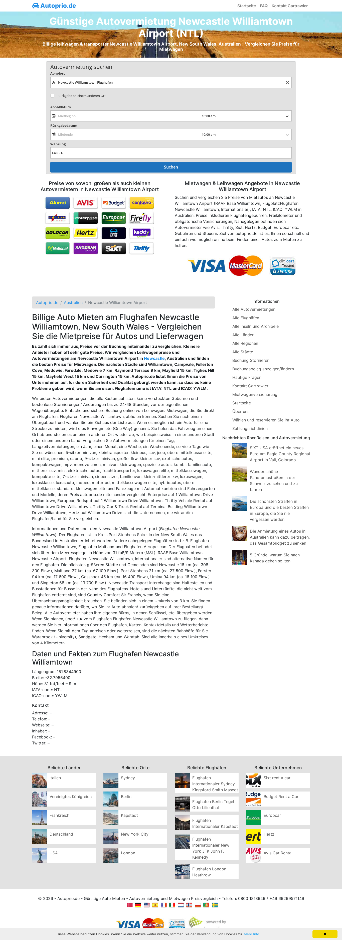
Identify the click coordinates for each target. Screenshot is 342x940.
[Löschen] (287, 82)
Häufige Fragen (246, 377)
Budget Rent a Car (281, 796)
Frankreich (59, 815)
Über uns (240, 411)
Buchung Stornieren (250, 360)
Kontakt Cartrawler (290, 5)
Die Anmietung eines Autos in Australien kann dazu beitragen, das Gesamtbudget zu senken (280, 537)
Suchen (171, 167)
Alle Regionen (245, 343)
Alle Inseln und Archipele (255, 326)
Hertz (269, 834)
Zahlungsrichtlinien (250, 428)
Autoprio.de (57, 5)
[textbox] (171, 82)
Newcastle (154, 358)
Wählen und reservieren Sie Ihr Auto (266, 419)
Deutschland (61, 834)
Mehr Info (251, 934)
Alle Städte (242, 351)
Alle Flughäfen (245, 317)
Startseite (246, 5)
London (128, 852)
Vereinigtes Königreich (71, 796)
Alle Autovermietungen (253, 309)
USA (54, 852)
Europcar (272, 815)
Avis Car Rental (278, 852)
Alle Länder (243, 334)
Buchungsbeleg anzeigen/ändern (263, 368)
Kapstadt (129, 815)
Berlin (126, 796)
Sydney (128, 777)
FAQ (264, 5)
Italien (55, 777)
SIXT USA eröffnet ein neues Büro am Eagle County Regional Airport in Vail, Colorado (280, 453)
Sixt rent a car (277, 777)
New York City (134, 834)
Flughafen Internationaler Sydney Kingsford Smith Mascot (215, 783)
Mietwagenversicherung (254, 394)
